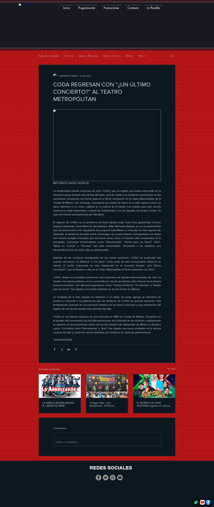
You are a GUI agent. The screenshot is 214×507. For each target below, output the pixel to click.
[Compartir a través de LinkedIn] (68, 349)
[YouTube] (120, 477)
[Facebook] (98, 477)
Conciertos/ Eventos (63, 339)
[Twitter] (105, 477)
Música (69, 55)
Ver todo (171, 369)
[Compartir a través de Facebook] (54, 349)
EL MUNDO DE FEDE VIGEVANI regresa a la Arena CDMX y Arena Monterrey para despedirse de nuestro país (153, 404)
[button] (171, 56)
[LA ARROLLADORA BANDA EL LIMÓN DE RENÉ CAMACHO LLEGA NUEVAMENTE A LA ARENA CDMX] (60, 386)
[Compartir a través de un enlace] (76, 349)
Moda (129, 55)
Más (140, 55)
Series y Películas (88, 55)
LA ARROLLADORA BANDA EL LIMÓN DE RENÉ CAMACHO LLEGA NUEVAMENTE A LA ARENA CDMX (58, 404)
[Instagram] (113, 477)
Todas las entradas (49, 55)
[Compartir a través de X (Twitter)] (61, 349)
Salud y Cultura (111, 55)
